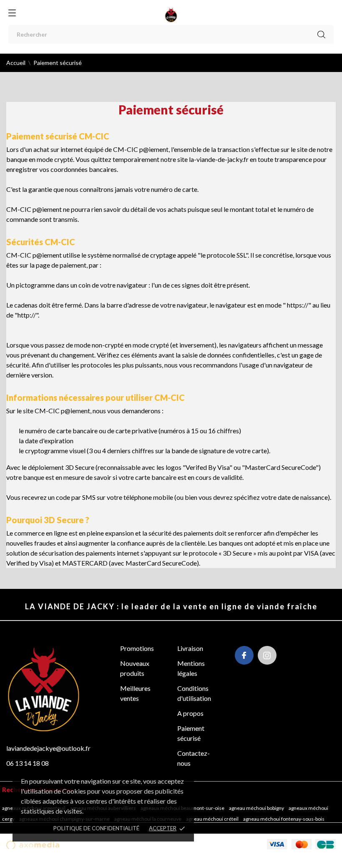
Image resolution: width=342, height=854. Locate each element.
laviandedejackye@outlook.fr (48, 748)
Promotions (137, 648)
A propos (190, 713)
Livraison (190, 648)
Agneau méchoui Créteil (212, 819)
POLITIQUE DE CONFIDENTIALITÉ (96, 828)
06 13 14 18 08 (27, 763)
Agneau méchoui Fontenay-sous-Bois (284, 819)
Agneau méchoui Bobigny (257, 808)
